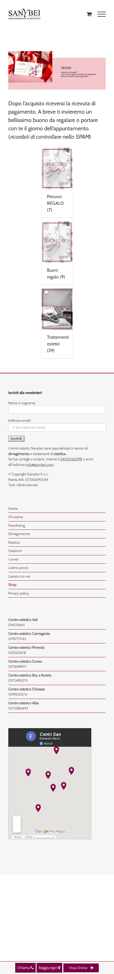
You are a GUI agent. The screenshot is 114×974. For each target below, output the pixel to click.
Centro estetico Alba (23, 703)
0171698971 (17, 666)
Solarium (15, 550)
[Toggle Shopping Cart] (89, 14)
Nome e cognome (21, 403)
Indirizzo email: (19, 420)
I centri (13, 559)
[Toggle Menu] (101, 14)
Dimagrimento (19, 533)
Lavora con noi (19, 576)
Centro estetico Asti (23, 619)
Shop (12, 584)
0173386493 (18, 708)
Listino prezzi (18, 567)
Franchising (16, 525)
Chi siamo (15, 517)
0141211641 (16, 625)
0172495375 (18, 680)
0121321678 (17, 652)
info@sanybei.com (39, 464)
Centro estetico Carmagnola (29, 633)
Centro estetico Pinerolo (26, 647)
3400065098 (71, 459)
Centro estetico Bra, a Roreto (29, 675)
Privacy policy (18, 593)
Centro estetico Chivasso (26, 689)
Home (13, 508)
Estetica (14, 542)
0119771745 (17, 638)
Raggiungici (48, 967)
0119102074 (17, 694)
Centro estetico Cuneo (25, 661)
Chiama (24, 967)
